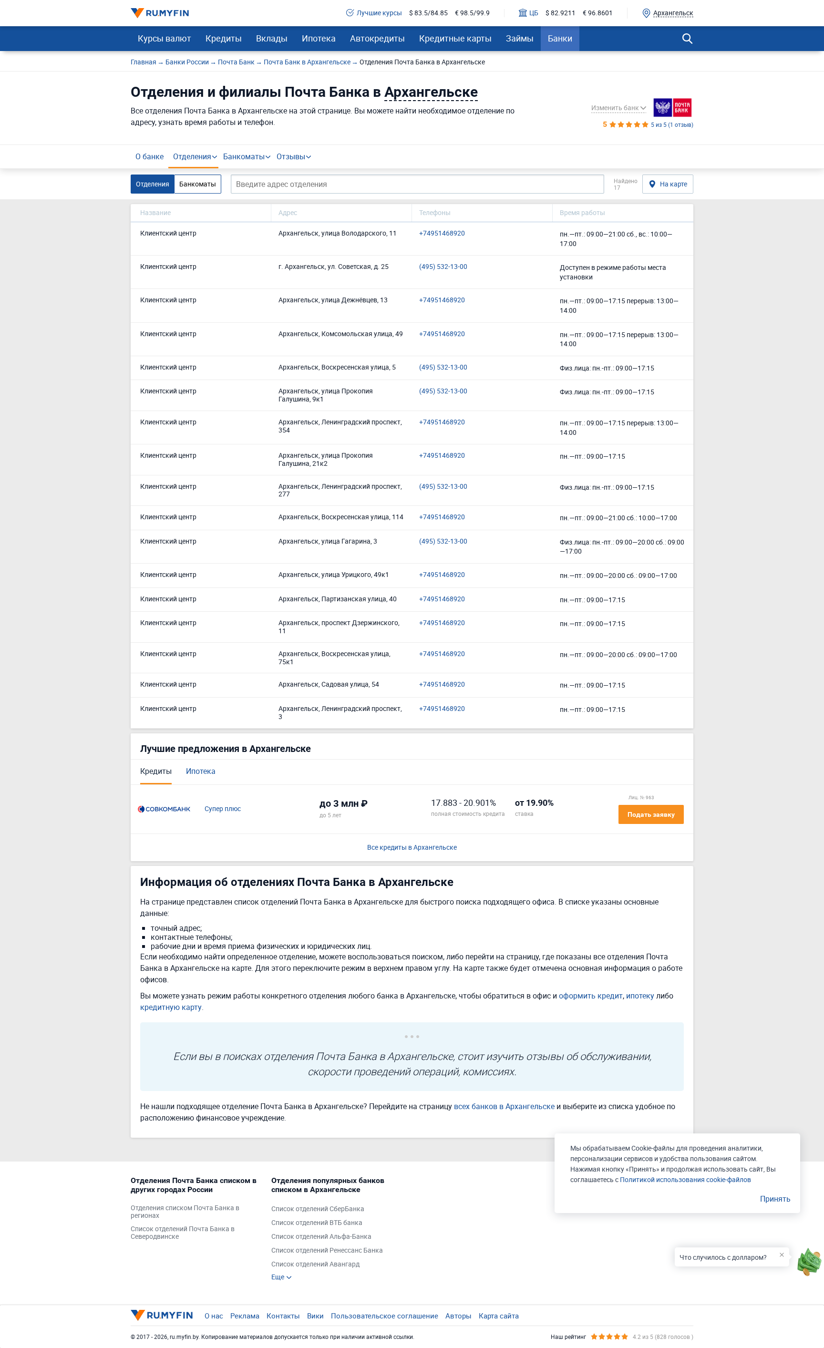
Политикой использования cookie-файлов (685, 1179)
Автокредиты (377, 38)
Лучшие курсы (379, 13)
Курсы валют (164, 38)
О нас (214, 1315)
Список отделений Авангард (315, 1264)
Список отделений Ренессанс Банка (327, 1250)
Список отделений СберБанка (317, 1209)
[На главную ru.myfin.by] (162, 1315)
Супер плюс (223, 809)
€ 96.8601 (598, 13)
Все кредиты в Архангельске (412, 848)
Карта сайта (499, 1315)
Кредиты (224, 38)
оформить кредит (591, 995)
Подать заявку (651, 814)
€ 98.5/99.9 (472, 13)
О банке (149, 156)
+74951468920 (442, 233)
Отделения (192, 156)
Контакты (283, 1315)
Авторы (458, 1315)
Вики (315, 1315)
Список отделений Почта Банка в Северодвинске (183, 1233)
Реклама (244, 1315)
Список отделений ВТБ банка (316, 1223)
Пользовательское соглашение (384, 1315)
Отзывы (291, 156)
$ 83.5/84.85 (428, 13)
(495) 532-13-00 (443, 267)
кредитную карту (171, 1007)
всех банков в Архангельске (504, 1106)
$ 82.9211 (561, 13)
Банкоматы (244, 156)
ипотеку (640, 995)
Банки (560, 38)
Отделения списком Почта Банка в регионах (185, 1212)
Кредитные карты (455, 38)
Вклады (272, 38)
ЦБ (533, 13)
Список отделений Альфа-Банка (321, 1237)
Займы (520, 38)
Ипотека (319, 38)
